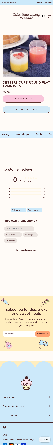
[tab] (29, 221)
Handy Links (9, 397)
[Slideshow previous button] (4, 151)
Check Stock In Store (23, 98)
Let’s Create (10, 415)
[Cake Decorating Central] (26, 16)
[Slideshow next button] (49, 151)
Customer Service (13, 406)
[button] (43, 16)
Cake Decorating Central (18, 440)
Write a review (34, 210)
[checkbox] (10, 240)
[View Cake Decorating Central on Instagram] (4, 427)
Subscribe (41, 334)
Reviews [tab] (12, 220)
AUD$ (5, 435)
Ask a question (18, 210)
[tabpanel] (26, 252)
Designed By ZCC (36, 440)
